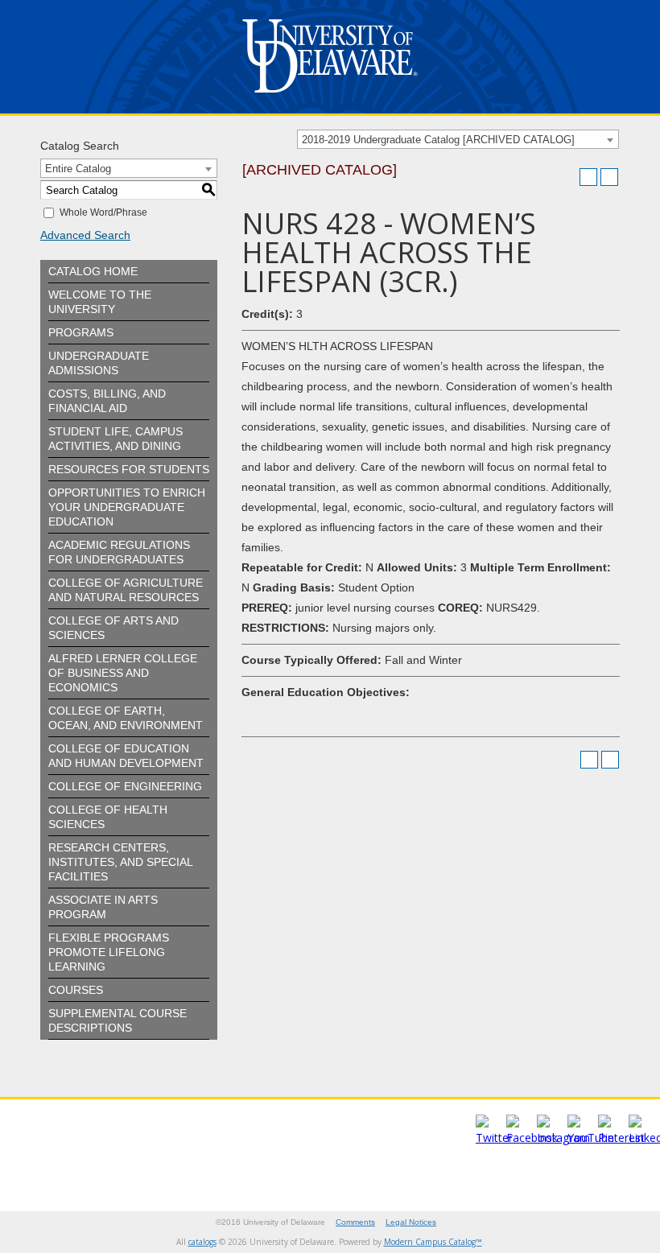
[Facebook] (532, 1137)
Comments (355, 1222)
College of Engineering (125, 786)
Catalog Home (93, 271)
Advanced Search (85, 235)
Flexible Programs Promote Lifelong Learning (108, 952)
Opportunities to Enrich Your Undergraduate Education (126, 507)
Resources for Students (128, 469)
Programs (80, 332)
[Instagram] (563, 1137)
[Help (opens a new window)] (609, 177)
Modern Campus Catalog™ (433, 1241)
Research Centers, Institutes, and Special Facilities (120, 862)
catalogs (202, 1241)
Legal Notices (411, 1222)
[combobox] (458, 139)
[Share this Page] (567, 177)
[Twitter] (494, 1137)
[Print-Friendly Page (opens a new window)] (588, 177)
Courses (75, 989)
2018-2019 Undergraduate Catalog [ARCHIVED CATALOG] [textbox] (438, 140)
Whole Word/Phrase (103, 212)
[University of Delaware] (330, 96)
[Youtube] (590, 1137)
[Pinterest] (621, 1137)
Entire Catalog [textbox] (78, 169)
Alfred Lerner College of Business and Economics (122, 673)
